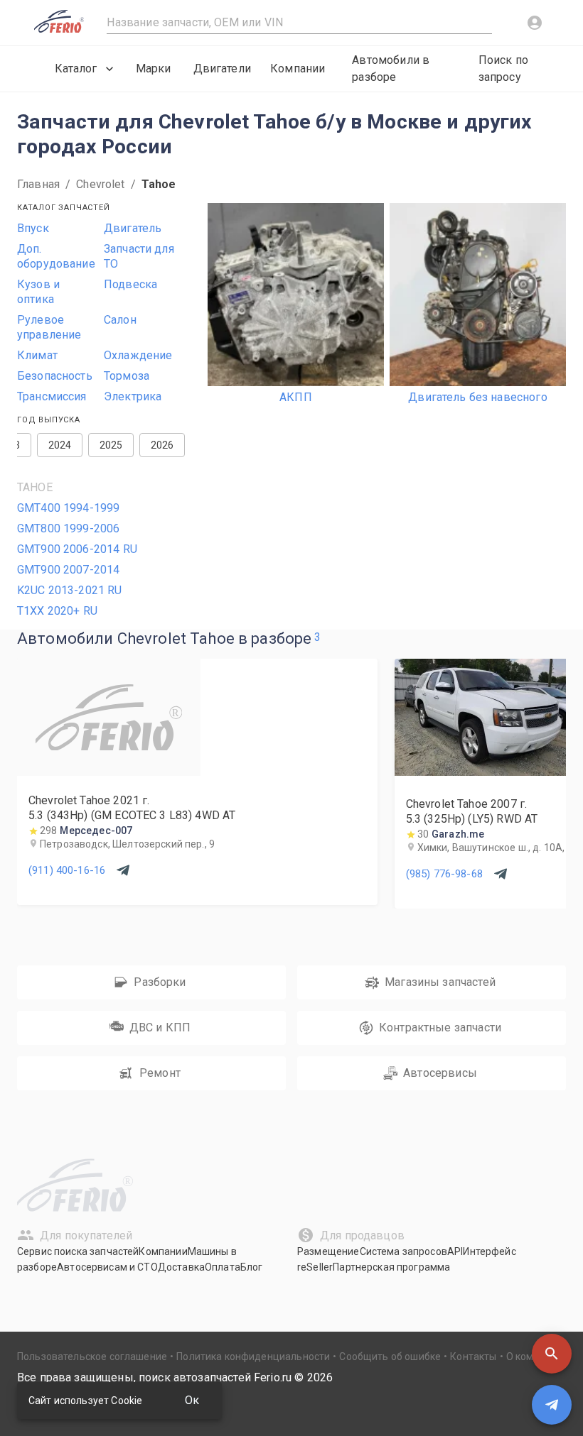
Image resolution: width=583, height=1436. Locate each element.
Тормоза (126, 376)
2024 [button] (60, 445)
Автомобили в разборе (390, 68)
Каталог (76, 68)
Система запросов (403, 1251)
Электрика (132, 396)
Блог (251, 1267)
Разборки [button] (160, 982)
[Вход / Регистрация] (534, 23)
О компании (534, 1356)
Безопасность (54, 376)
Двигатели (222, 68)
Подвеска (130, 284)
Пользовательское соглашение (92, 1356)
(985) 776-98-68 (444, 873)
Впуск (33, 228)
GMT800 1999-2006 (68, 528)
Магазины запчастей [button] (440, 982)
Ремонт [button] (160, 1073)
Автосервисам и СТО (107, 1267)
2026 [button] (162, 445)
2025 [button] (111, 445)
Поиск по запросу (503, 68)
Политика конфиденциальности (253, 1356)
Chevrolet (100, 184)
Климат (37, 355)
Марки (153, 68)
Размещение (328, 1251)
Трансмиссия (52, 396)
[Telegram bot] (552, 1405)
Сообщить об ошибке (390, 1356)
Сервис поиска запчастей (78, 1251)
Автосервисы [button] (440, 1073)
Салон (120, 320)
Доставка (181, 1267)
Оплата (222, 1267)
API (455, 1251)
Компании (297, 68)
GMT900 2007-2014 (68, 569)
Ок (192, 1400)
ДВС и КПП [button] (160, 1027)
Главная (38, 184)
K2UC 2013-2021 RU (69, 590)
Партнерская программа (391, 1267)
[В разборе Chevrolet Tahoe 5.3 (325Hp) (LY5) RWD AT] (486, 772)
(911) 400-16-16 (66, 870)
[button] (552, 1354)
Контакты (473, 1356)
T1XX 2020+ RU (57, 611)
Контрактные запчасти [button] (440, 1027)
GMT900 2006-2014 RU (77, 549)
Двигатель (132, 228)
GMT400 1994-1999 (68, 508)
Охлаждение (138, 355)
